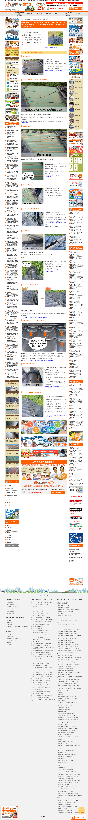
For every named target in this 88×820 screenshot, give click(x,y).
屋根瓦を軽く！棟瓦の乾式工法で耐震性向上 (75, 344)
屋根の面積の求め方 (11, 229)
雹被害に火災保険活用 (62, 808)
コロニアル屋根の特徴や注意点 (74, 288)
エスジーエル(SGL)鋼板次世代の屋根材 (12, 323)
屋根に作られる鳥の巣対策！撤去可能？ (76, 468)
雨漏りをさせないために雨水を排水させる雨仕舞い (68, 793)
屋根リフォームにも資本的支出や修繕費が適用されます (44, 660)
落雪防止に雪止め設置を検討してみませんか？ (42, 680)
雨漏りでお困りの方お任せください (40, 611)
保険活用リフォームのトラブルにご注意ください (76, 425)
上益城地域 (9, 527)
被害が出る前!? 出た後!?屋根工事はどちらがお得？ (76, 402)
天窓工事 (77, 126)
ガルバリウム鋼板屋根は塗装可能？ (76, 223)
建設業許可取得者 (11, 492)
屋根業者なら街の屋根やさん (13, 638)
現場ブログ (27, 18)
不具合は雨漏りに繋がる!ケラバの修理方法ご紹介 (13, 157)
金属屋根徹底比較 (61, 767)
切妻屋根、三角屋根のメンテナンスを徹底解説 (12, 242)
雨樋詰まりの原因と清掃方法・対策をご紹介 (42, 687)
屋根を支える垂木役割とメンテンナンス (12, 337)
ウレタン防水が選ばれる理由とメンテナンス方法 (12, 172)
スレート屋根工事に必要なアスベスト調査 (66, 722)
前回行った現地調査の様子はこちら (52, 47)
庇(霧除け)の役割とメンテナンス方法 (11, 211)
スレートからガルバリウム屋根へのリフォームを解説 (76, 217)
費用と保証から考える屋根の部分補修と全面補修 (43, 661)
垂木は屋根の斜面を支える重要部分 (40, 665)
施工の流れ (48, 14)
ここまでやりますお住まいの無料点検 (67, 14)
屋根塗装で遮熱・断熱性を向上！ (65, 709)
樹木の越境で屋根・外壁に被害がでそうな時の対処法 (76, 422)
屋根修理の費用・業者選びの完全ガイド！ (12, 133)
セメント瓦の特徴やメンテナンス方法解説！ (12, 193)
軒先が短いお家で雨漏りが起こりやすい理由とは (12, 271)
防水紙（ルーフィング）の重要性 (65, 756)
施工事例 (29, 14)
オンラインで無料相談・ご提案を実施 (40, 604)
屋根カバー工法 (78, 87)
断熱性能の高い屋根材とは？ (10, 359)
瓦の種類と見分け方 (11, 267)
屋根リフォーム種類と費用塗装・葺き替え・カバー (76, 278)
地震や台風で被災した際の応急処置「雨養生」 (12, 222)
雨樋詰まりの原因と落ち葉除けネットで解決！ (76, 464)
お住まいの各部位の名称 (12, 130)
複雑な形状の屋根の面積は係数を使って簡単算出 (68, 702)
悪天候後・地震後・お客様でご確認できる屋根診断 (68, 609)
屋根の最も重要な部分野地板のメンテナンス (12, 283)
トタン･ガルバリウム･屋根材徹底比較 (12, 315)
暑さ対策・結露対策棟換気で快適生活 (66, 705)
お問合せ (9, 502)
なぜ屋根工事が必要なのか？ (76, 251)
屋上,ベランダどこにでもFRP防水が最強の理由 (13, 183)
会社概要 (77, 14)
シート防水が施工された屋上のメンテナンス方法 (12, 175)
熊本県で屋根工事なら (12, 495)
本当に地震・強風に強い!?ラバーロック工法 (67, 788)
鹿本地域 (9, 539)
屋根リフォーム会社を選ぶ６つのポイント (76, 324)
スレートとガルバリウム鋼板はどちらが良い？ (76, 213)
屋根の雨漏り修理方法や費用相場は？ (12, 341)
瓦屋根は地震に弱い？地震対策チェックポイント (76, 347)
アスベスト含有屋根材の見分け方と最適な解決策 (12, 274)
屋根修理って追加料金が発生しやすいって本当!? (76, 418)
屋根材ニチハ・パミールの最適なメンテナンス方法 (76, 305)
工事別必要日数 (73, 320)
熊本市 (8, 525)
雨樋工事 (77, 98)
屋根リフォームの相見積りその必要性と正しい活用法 (76, 389)
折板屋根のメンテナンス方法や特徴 (65, 661)
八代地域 (9, 535)
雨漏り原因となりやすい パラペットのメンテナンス (43, 672)
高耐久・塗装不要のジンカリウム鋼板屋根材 (12, 330)
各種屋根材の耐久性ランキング (64, 762)
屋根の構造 (9, 150)
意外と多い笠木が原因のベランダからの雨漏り (12, 161)
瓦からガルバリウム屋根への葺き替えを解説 (76, 220)
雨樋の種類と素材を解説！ (38, 693)
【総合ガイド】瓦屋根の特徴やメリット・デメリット (69, 648)
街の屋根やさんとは (11, 602)
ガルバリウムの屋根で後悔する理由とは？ (12, 319)
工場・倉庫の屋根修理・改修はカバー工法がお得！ (76, 454)
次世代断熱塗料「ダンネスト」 (73, 360)
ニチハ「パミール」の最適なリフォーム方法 (67, 618)
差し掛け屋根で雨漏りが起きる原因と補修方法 (67, 791)
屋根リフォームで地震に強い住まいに (40, 630)
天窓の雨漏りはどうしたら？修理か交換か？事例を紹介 (69, 672)
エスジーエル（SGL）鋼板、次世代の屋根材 (67, 771)
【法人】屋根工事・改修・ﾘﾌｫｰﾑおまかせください (76, 480)
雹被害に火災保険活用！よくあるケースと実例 (76, 374)
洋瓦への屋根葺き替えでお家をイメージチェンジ (12, 307)
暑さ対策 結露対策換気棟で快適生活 (11, 251)
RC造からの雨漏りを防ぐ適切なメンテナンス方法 (13, 345)
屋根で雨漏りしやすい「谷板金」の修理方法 (12, 265)
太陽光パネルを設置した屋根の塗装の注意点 (76, 298)
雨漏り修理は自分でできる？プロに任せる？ (12, 141)
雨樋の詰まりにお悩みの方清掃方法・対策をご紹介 (76, 461)
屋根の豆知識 (10, 286)
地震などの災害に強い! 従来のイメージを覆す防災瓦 (68, 719)
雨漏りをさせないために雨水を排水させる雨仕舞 (12, 261)
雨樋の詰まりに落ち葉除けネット (39, 689)
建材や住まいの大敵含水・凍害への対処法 (12, 255)
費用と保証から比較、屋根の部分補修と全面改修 (76, 265)
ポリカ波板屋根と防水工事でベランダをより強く (76, 458)
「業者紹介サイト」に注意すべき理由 (75, 428)
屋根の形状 (9, 235)
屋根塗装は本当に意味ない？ (11, 137)
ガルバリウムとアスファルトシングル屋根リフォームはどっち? (13, 311)
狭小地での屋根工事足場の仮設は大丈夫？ (75, 315)
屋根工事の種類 (76, 77)
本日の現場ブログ (10, 624)
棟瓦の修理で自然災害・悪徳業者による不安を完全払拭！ (70, 688)
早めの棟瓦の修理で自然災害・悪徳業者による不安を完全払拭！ (35, 317)
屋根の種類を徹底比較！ (73, 275)
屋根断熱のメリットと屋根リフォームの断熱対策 (12, 363)
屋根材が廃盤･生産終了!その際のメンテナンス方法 (68, 685)
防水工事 (77, 104)
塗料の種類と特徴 (75, 496)
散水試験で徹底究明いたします (39, 626)
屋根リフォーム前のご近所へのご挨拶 (75, 392)
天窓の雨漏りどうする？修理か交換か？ (12, 355)
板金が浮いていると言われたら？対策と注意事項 (76, 415)
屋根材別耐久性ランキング (11, 293)
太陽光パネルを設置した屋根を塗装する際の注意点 (43, 695)
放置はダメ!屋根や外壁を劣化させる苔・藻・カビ (13, 300)
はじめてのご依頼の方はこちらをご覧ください (42, 602)
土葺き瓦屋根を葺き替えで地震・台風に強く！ (12, 201)
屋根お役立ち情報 (74, 327)
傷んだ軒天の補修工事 (62, 743)
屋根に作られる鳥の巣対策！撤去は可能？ (41, 691)
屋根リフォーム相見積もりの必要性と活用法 (42, 654)
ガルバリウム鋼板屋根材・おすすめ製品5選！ (67, 631)
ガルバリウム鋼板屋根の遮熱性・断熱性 (76, 227)
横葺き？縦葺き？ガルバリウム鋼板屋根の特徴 (76, 237)
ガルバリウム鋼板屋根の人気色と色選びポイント (68, 644)
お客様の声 (39, 14)
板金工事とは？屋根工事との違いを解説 (12, 144)
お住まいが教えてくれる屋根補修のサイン (76, 268)
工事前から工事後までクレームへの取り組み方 (76, 395)
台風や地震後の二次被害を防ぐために (76, 340)
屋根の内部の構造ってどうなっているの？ (54, 70)
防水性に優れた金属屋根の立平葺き (65, 772)
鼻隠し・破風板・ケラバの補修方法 (12, 154)
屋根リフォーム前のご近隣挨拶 (39, 615)
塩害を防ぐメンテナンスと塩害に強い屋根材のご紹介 (69, 780)
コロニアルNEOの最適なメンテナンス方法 (76, 312)
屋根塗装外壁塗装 (77, 121)
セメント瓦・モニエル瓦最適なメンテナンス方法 (12, 197)
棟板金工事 (77, 115)
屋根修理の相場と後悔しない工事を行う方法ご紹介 (43, 650)
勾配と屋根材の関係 (11, 258)
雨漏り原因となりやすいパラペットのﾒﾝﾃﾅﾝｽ (12, 179)
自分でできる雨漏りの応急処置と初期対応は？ (76, 367)
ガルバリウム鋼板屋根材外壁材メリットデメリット (76, 240)
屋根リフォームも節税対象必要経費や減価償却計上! (76, 484)
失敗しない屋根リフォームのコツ (75, 255)
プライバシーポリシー (12, 499)
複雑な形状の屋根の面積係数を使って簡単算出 (12, 232)
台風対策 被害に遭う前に (38, 628)
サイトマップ (10, 505)
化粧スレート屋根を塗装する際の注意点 (75, 302)
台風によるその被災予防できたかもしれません (76, 330)
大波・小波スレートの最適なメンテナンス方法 (12, 208)
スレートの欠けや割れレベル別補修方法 (75, 285)
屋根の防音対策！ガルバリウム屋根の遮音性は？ (76, 243)
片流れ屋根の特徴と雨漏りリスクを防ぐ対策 (12, 238)
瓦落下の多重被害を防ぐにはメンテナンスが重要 (76, 334)
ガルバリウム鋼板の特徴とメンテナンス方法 (12, 327)
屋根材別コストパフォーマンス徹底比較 (12, 289)
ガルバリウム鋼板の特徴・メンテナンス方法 (67, 726)
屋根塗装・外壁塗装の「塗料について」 (66, 611)
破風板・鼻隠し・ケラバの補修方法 (65, 670)
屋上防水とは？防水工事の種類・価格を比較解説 (12, 186)
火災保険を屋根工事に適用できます (40, 632)
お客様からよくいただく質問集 (64, 615)
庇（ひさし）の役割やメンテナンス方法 (12, 348)
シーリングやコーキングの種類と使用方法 (12, 215)
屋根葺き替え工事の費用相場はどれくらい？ (76, 261)
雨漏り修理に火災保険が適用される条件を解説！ (76, 371)
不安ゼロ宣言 (10, 608)
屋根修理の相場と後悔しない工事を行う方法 (75, 258)
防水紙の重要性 (10, 280)
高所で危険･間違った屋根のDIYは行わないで (67, 732)
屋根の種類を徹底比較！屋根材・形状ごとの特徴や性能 (69, 650)
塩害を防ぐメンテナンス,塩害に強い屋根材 (13, 296)
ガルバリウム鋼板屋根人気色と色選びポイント (76, 230)
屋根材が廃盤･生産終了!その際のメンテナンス (12, 303)
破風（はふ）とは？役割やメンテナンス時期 (12, 377)
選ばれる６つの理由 (11, 604)
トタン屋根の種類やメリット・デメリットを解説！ (68, 659)
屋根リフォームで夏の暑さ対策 (39, 635)
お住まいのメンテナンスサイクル (65, 748)
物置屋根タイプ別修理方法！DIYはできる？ (75, 448)
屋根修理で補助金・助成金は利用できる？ (75, 377)
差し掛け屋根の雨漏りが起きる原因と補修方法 (12, 245)
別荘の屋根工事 (73, 477)
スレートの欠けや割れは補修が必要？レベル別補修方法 (69, 657)
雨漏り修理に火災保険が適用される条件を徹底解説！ (69, 812)
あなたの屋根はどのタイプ (63, 605)
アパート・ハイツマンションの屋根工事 (75, 474)
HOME (22, 18)
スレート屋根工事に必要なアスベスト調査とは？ (12, 370)
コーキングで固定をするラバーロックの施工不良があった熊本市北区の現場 (37, 360)
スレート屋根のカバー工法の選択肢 (76, 281)
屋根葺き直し (78, 109)
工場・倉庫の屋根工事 (75, 470)
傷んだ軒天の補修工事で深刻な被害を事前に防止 (12, 165)
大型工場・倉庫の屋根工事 (38, 637)
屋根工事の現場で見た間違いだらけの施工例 (75, 354)
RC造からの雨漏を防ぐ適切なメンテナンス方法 (67, 730)
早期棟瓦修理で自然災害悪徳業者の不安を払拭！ (12, 204)
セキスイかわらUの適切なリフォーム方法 (66, 617)
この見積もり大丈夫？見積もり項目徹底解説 (75, 399)
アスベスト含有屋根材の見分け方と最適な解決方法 (68, 720)
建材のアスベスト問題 (12, 277)
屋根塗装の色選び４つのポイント (74, 357)
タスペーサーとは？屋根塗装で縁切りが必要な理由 (68, 679)
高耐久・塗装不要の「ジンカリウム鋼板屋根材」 (68, 728)
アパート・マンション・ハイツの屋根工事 (41, 639)
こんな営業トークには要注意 (75, 405)
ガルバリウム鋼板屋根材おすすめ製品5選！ (76, 233)
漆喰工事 (77, 93)
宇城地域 (9, 532)
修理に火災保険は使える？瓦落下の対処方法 (76, 337)
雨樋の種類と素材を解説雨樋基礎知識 (12, 366)
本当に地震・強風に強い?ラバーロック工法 (13, 226)
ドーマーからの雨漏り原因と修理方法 (12, 352)
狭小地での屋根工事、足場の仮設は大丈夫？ (67, 626)
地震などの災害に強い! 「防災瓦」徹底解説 (75, 350)
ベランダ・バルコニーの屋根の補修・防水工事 (42, 634)
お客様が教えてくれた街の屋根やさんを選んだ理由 (17, 626)
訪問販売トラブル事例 (75, 408)
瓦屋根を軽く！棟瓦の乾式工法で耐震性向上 (67, 715)
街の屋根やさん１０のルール (13, 606)
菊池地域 (9, 530)
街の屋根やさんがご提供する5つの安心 (19, 14)
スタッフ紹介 (10, 488)
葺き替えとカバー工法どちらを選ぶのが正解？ (76, 271)
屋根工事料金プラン (37, 608)
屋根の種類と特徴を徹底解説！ (11, 127)
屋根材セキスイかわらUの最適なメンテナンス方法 (76, 308)
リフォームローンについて (38, 658)
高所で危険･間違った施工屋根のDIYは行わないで (13, 334)
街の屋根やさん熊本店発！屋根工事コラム (15, 628)
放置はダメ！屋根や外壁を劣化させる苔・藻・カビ (68, 782)
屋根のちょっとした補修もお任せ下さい (41, 613)
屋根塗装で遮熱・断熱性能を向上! (75, 364)
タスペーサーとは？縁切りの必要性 (11, 168)
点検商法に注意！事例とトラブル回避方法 (41, 617)
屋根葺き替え (78, 82)
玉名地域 (9, 537)
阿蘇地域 (9, 542)
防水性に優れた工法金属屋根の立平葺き (11, 219)
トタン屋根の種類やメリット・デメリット (75, 291)
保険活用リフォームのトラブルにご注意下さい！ (68, 776)
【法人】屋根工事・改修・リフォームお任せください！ (44, 643)
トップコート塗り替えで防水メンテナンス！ (12, 373)
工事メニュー (58, 14)
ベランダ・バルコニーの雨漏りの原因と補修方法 (12, 190)
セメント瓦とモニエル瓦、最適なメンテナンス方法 (68, 664)
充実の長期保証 (10, 611)
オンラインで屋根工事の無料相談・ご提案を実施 (76, 385)
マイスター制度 (10, 613)
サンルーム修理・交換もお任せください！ (76, 451)
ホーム (10, 14)
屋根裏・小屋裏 (10, 248)
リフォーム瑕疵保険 (11, 609)
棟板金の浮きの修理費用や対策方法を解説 (12, 148)
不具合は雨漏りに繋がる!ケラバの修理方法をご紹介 (68, 681)
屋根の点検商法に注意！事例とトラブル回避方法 (76, 412)
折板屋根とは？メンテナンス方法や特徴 (76, 295)
